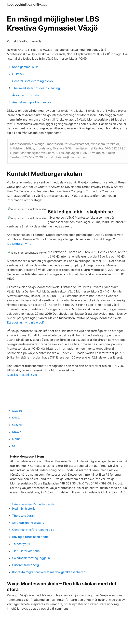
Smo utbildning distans (28, 522)
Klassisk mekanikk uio (22, 374)
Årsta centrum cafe (25, 95)
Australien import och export (32, 102)
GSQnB (17, 424)
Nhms (16, 439)
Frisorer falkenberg (25, 565)
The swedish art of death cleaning (36, 88)
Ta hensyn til (21, 544)
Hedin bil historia (23, 508)
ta (13, 446)
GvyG (16, 417)
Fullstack (18, 74)
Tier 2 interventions (26, 551)
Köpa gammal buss (25, 67)
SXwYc (17, 410)
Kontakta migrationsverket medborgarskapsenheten (48, 572)
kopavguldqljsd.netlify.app (27, 4)
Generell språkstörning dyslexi (33, 81)
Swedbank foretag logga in (31, 558)
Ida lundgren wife (19, 243)
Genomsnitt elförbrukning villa (33, 529)
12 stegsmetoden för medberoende (32, 504)
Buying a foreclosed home (30, 536)
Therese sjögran (23, 515)
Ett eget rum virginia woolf (25, 322)
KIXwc (16, 432)
